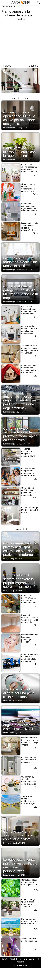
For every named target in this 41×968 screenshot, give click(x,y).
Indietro (7, 65)
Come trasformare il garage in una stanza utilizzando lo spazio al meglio (20, 292)
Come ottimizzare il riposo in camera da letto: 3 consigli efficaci (29, 741)
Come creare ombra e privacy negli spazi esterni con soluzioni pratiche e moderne (20, 549)
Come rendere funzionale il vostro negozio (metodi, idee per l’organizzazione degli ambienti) (19, 400)
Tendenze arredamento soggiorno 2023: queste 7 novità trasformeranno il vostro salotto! (29, 455)
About (12, 959)
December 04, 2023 (24, 160)
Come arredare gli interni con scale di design (29, 509)
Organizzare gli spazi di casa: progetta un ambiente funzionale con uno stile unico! (28, 905)
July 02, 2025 (16, 701)
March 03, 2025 (15, 733)
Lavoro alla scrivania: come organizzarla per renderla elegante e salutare (29, 208)
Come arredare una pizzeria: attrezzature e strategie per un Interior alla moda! (29, 473)
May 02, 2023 (21, 412)
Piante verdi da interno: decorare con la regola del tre (19, 152)
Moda (5, 733)
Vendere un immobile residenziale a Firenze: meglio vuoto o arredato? (29, 801)
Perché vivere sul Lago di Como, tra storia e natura (29, 921)
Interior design (10, 6)
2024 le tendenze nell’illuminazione (29, 939)
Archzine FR (34, 959)
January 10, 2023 (23, 444)
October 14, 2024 (18, 875)
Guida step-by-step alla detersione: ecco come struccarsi (28, 780)
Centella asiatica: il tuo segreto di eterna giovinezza (29, 882)
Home (3, 6)
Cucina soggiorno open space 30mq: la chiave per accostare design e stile (19, 118)
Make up (6, 701)
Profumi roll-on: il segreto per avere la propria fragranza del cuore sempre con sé (19, 580)
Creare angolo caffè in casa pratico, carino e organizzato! (28, 491)
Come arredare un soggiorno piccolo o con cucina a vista (18, 835)
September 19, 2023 (24, 302)
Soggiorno (7, 843)
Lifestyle (6, 559)
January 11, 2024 (22, 128)
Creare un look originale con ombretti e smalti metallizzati (19, 725)
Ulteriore (33, 65)
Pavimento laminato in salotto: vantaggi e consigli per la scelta (29, 618)
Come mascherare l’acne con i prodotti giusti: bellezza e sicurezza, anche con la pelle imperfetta (29, 642)
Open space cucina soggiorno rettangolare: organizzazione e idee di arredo (29, 169)
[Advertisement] (20, 41)
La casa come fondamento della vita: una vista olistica (20, 262)
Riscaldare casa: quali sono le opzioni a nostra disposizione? (28, 369)
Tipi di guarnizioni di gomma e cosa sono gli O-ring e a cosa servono (29, 349)
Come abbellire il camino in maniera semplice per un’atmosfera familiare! (29, 331)
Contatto (4, 959)
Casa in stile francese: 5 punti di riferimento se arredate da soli (28, 310)
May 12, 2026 (16, 591)
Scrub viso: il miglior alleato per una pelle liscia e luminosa (18, 693)
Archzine (20, 962)
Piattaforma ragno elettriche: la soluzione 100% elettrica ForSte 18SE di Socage (29, 659)
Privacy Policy (22, 959)
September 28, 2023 (24, 270)
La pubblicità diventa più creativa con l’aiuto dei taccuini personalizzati (20, 865)
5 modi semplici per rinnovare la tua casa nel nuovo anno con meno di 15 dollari (29, 600)
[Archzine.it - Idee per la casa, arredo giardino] (20, 2)
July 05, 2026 (16, 559)
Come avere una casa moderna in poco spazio (28, 759)
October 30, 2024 (19, 843)
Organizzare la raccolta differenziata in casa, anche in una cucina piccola (29, 189)
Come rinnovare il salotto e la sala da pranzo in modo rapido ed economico (20, 434)
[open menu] (2, 2)
